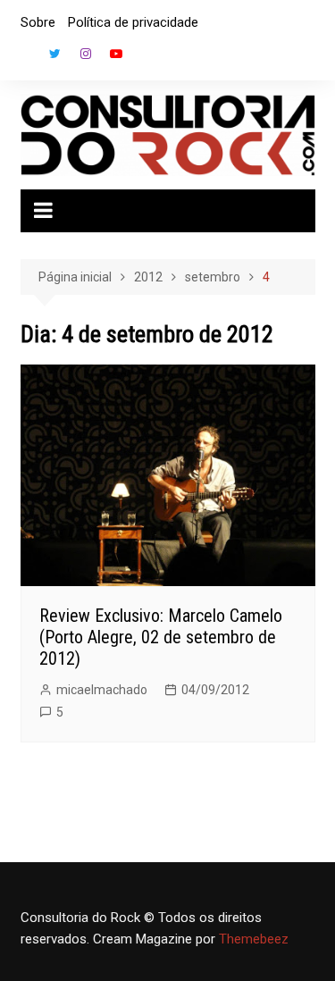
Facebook (25, 58)
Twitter (55, 53)
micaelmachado (101, 690)
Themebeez (254, 939)
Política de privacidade (133, 22)
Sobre (38, 22)
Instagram (85, 53)
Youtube (116, 53)
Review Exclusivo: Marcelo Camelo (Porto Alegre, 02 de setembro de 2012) (160, 637)
